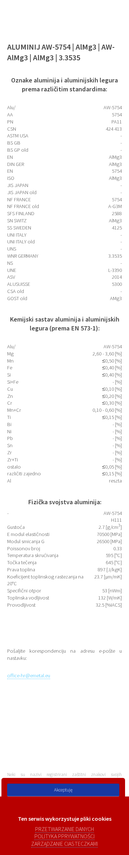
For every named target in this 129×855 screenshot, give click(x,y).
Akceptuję (63, 790)
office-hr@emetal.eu (28, 675)
